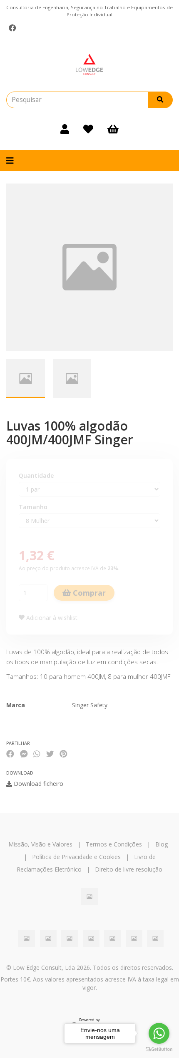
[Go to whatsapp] (159, 1033)
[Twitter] (50, 753)
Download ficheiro (37, 784)
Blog (161, 844)
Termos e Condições (114, 844)
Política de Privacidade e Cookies (76, 857)
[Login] (64, 129)
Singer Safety (89, 705)
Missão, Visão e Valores (40, 844)
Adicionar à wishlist (51, 618)
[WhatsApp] (36, 753)
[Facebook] (12, 28)
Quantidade (36, 475)
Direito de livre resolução (128, 869)
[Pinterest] (63, 753)
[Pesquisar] (160, 100)
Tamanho (33, 507)
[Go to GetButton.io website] (159, 1049)
